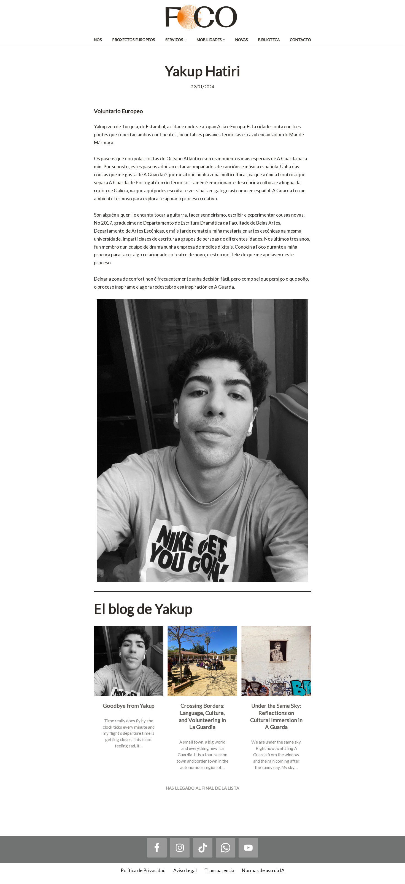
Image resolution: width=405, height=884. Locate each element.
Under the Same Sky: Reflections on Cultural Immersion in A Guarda (276, 716)
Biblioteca (269, 40)
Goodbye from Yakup (128, 705)
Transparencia (219, 870)
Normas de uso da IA (263, 870)
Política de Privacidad (143, 870)
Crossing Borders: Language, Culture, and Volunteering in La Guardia (202, 716)
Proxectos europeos (133, 40)
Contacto (300, 40)
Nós (98, 40)
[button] (186, 40)
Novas (241, 40)
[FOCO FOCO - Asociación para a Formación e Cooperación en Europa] (203, 17)
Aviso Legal (185, 870)
